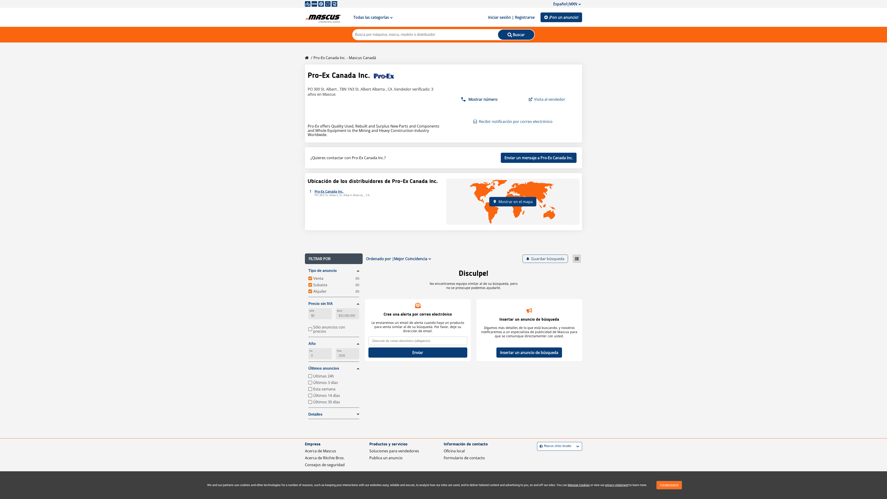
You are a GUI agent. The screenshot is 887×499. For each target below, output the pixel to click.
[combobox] (540, 446)
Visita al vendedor (549, 99)
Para (339, 351)
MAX (339, 311)
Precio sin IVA (320, 304)
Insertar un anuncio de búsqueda (529, 352)
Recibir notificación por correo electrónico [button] (516, 121)
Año (312, 344)
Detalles (315, 414)
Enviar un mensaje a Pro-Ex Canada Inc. (538, 157)
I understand (669, 485)
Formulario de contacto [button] (464, 457)
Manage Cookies (579, 485)
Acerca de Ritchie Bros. (325, 457)
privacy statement (617, 485)
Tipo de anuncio (322, 271)
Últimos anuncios (323, 368)
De (311, 351)
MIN (312, 311)
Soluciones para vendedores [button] (394, 450)
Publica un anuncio (386, 457)
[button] (334, 258)
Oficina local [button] (454, 450)
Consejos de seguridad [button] (325, 464)
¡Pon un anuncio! (563, 17)
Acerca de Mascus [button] (320, 450)
